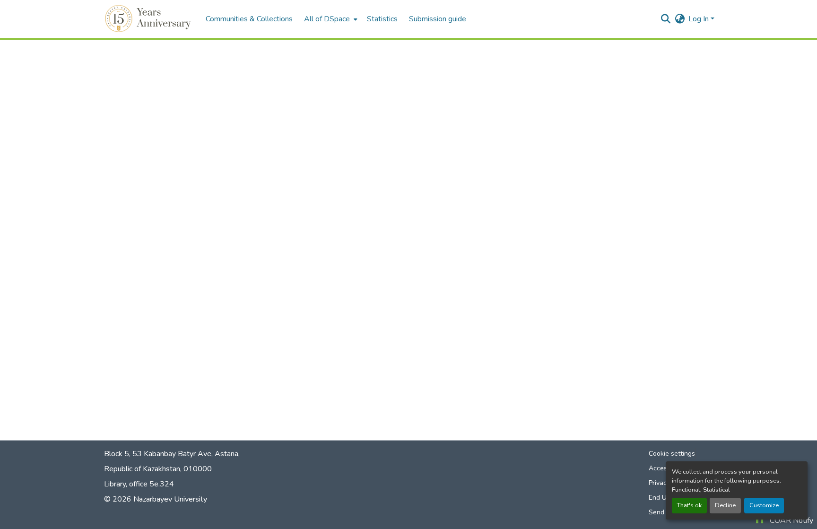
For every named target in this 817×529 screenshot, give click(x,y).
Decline (725, 505)
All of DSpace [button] (327, 19)
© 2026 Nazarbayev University (155, 499)
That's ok (689, 505)
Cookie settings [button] (672, 453)
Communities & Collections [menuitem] (249, 19)
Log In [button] (699, 19)
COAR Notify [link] (791, 520)
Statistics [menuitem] (382, 19)
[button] (149, 18)
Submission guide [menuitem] (437, 19)
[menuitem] (329, 18)
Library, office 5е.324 (139, 484)
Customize (764, 505)
